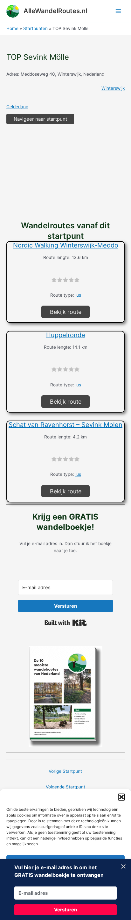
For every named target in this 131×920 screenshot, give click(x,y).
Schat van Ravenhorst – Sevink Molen (65, 425)
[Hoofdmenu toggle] (118, 11)
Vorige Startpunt (65, 771)
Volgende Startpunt (65, 786)
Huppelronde (65, 335)
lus (78, 295)
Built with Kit (66, 622)
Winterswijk (113, 88)
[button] (121, 797)
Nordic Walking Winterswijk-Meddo (65, 245)
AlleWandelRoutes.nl (55, 11)
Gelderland (17, 106)
